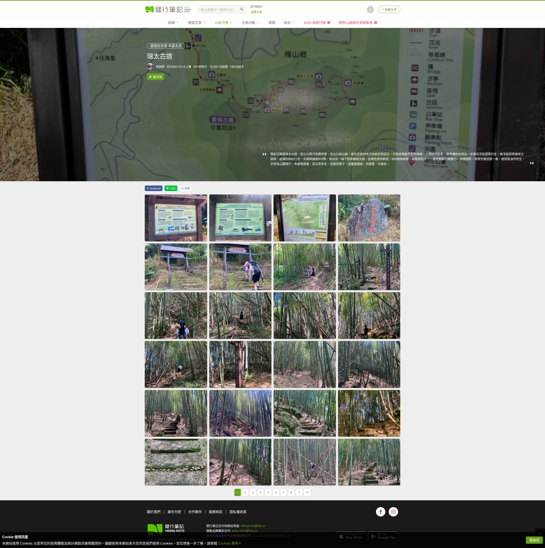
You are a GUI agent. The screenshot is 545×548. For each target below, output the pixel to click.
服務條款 (215, 511)
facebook (155, 188)
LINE (173, 188)
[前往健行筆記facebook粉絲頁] (380, 511)
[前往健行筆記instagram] (393, 511)
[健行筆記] (168, 9)
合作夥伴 (195, 511)
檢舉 (187, 188)
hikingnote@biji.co (253, 526)
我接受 (534, 540)
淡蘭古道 (256, 12)
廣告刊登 (174, 511)
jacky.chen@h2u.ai (244, 530)
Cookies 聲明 (228, 543)
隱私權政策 (238, 511)
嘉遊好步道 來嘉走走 (166, 45)
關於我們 (154, 511)
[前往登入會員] (370, 9)
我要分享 (391, 9)
